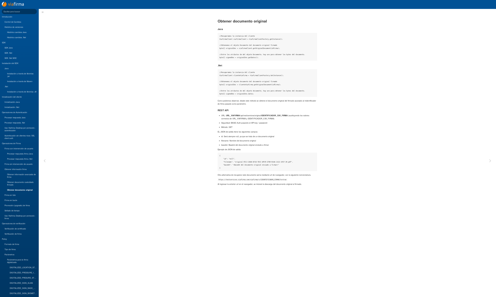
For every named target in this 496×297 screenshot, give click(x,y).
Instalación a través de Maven (19, 81)
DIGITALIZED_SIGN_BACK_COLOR (24, 288)
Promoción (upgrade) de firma (17, 205)
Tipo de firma (10, 249)
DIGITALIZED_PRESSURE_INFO (24, 272)
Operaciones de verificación (13, 223)
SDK (4, 42)
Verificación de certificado (15, 228)
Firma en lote (10, 195)
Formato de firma (12, 244)
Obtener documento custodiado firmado (20, 183)
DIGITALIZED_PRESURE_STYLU (24, 277)
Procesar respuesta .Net (15, 122)
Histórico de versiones (14, 27)
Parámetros (9, 254)
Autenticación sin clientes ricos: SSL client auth (20, 136)
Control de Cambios (13, 22)
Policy (4, 239)
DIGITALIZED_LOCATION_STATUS (24, 267)
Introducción (7, 16)
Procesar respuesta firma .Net (19, 159)
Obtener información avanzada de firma (21, 175)
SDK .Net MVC (11, 58)
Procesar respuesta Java (15, 117)
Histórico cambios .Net (16, 37)
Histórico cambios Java (16, 32)
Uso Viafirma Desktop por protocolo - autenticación (20, 129)
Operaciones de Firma (11, 143)
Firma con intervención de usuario (19, 148)
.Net (6, 86)
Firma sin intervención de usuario (19, 164)
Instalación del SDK (10, 63)
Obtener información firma (16, 169)
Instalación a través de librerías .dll (22, 91)
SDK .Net (8, 53)
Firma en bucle (11, 200)
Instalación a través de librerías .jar (20, 74)
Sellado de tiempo (12, 210)
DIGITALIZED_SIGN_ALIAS (21, 283)
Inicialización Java (12, 102)
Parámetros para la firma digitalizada (17, 261)
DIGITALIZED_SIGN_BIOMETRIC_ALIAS (24, 293)
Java (7, 68)
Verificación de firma (13, 234)
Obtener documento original (20, 190)
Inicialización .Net (12, 107)
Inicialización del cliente (12, 97)
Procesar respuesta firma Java (20, 153)
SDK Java (9, 47)
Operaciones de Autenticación (14, 112)
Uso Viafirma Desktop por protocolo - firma (20, 217)
